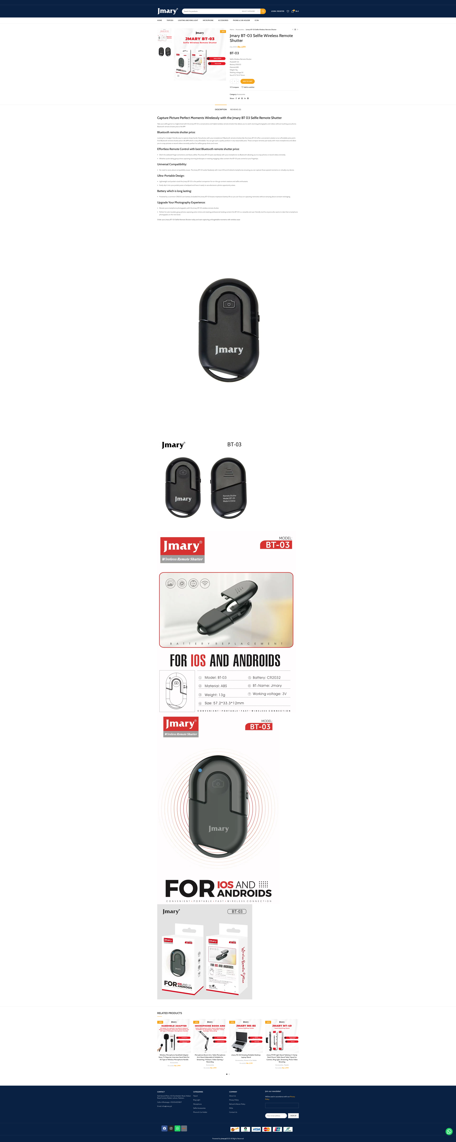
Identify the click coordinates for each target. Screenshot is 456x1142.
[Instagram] (171, 1128)
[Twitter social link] (238, 98)
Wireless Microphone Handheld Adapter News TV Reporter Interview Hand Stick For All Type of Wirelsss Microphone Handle (174, 1057)
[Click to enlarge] (178, 76)
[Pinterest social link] (242, 98)
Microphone (197, 1104)
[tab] (221, 108)
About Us (232, 1096)
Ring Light (196, 1100)
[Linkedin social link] (245, 98)
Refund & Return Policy (237, 1104)
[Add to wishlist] (189, 1023)
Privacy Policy (234, 1100)
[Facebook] (164, 1128)
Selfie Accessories (199, 1108)
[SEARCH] (263, 11)
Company (233, 1092)
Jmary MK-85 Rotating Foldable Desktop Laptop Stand (246, 1056)
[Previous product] (293, 29)
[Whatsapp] (177, 1128)
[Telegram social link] (247, 98)
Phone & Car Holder (250, 1060)
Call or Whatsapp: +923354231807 (169, 1102)
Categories (198, 1092)
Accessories (240, 29)
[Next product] (297, 29)
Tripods (286, 1065)
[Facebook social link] (236, 98)
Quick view (189, 1033)
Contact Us (233, 1112)
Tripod (195, 1096)
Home (232, 29)
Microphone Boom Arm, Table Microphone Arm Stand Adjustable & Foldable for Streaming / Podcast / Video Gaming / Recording (210, 1058)
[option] (164, 35)
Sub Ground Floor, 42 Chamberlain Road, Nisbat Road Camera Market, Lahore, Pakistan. (174, 1097)
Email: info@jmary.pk (164, 1106)
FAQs (231, 1108)
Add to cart (247, 81)
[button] (189, 1028)
